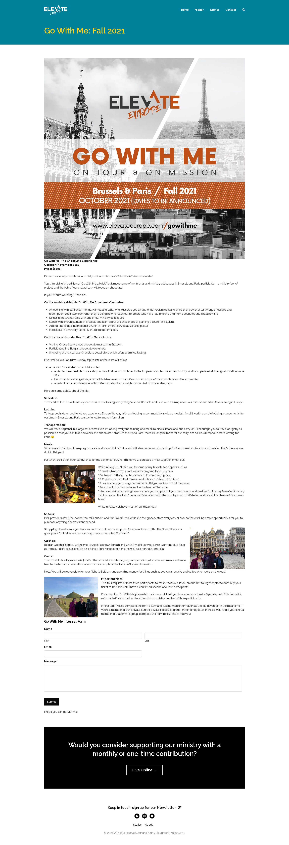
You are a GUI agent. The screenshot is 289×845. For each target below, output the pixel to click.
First (46, 641)
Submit (51, 701)
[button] (243, 10)
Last (147, 641)
